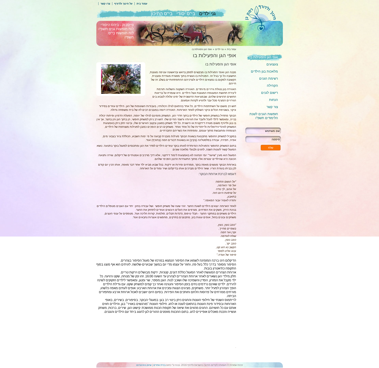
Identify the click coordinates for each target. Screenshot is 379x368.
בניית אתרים (159, 365)
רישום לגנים (269, 93)
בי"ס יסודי (185, 13)
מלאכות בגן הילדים (264, 71)
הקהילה (272, 86)
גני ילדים (207, 13)
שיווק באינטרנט (144, 365)
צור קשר (272, 107)
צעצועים (272, 64)
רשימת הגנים (268, 78)
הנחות (273, 100)
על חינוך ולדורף (123, 3)
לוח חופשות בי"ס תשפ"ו (121, 35)
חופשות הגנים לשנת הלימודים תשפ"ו (264, 116)
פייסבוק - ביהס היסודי (117, 25)
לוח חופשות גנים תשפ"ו (116, 29)
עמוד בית (142, 3)
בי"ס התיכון (162, 13)
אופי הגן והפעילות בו (264, 57)
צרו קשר (105, 3)
